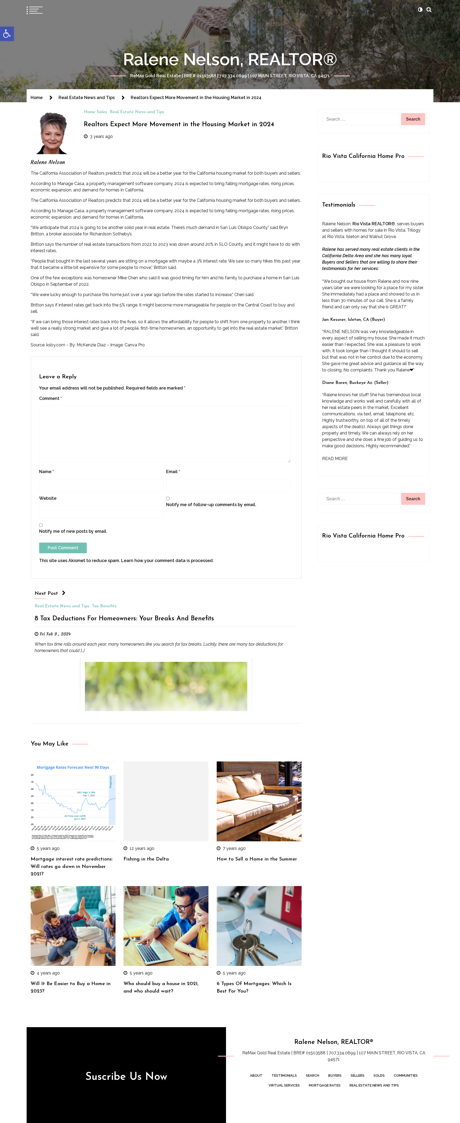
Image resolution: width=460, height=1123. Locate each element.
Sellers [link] (357, 1075)
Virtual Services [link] (284, 1085)
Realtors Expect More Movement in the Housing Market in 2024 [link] (179, 124)
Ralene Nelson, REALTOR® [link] (230, 59)
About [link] (256, 1075)
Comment (50, 398)
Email (173, 471)
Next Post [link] (46, 593)
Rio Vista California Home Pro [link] (363, 156)
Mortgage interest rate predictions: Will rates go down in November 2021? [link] (72, 867)
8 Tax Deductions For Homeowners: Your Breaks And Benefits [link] (124, 619)
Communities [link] (406, 1075)
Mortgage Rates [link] (324, 1085)
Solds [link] (379, 1075)
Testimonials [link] (284, 1075)
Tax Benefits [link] (104, 606)
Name (46, 471)
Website (47, 498)
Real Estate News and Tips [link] (137, 112)
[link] (7, 34)
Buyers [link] (335, 1075)
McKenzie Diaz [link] (91, 344)
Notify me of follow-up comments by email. (211, 504)
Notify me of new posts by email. (73, 531)
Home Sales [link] (95, 112)
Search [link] (312, 1075)
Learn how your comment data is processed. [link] (167, 560)
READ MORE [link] (335, 458)
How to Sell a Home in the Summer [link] (257, 859)
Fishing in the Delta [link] (146, 859)
